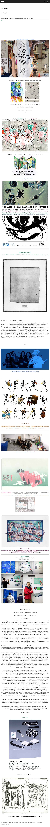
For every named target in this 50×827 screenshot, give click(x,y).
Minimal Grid (36, 822)
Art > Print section (37, 552)
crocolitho (34, 451)
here (42, 428)
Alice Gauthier (14, 550)
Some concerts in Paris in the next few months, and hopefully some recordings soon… (28, 154)
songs (35, 371)
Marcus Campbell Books (14, 254)
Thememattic (5, 824)
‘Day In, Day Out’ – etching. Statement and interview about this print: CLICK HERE (25, 816)
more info (25, 112)
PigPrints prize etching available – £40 (25, 774)
